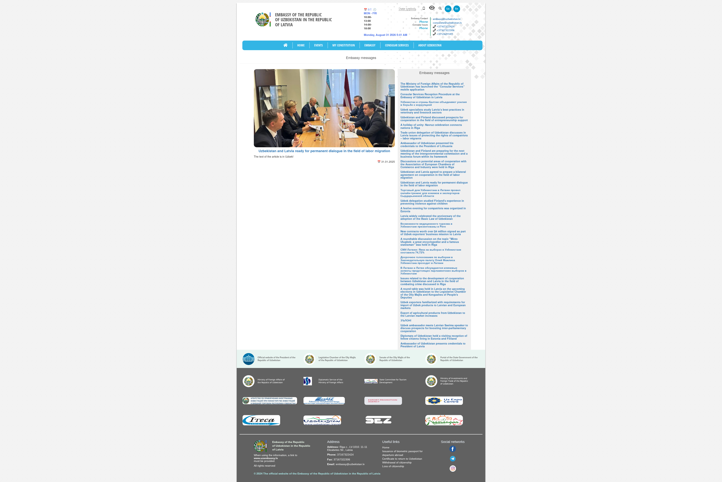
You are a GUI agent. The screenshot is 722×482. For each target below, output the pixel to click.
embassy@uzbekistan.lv (446, 19)
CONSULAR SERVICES (397, 45)
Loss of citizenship (393, 466)
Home (301, 45)
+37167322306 (445, 30)
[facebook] (452, 448)
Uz (448, 8)
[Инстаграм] (453, 468)
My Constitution (343, 45)
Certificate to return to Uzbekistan (402, 458)
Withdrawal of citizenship (397, 462)
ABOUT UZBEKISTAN (429, 45)
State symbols (407, 9)
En (456, 8)
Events (318, 45)
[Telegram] (453, 458)
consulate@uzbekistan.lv (447, 22)
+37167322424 (445, 26)
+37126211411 (444, 34)
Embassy (369, 45)
